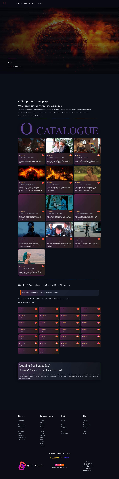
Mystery (42, 435)
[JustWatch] (56, 457)
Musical (42, 433)
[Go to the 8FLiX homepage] (8, 3)
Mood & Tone (21, 425)
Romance (42, 437)
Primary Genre (22, 427)
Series (63, 422)
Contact (85, 427)
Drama (42, 427)
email (73, 376)
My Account (64, 433)
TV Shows (21, 435)
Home (9, 66)
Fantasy (42, 429)
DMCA (85, 429)
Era (19, 422)
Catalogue (21, 420)
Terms (84, 433)
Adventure (43, 422)
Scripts (20, 429)
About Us (85, 422)
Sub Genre (21, 431)
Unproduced (64, 429)
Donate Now (59, 465)
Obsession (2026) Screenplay (35, 116)
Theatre (20, 433)
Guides (63, 425)
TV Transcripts (22, 437)
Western (42, 446)
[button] (21, 3)
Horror (42, 431)
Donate (85, 420)
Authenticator (87, 425)
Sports (42, 441)
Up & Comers (21, 439)
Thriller (42, 444)
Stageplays (64, 427)
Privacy (85, 431)
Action (42, 420)
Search (63, 431)
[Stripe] (66, 457)
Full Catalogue (15, 66)
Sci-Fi (41, 439)
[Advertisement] (59, 87)
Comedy (42, 425)
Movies (63, 420)
